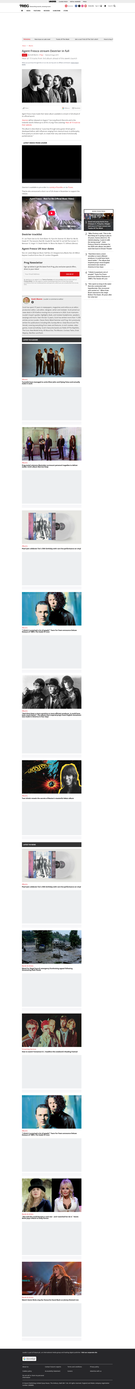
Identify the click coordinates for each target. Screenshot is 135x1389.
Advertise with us (95, 1371)
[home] (22, 10)
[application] (51, 162)
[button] (111, 6)
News (24, 55)
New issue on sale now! (42, 39)
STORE (66, 11)
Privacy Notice (28, 281)
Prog (41, 55)
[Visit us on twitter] (79, 6)
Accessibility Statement (52, 1371)
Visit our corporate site (89, 1352)
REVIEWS (47, 11)
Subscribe (91, 6)
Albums (31, 46)
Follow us (67, 108)
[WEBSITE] (33, 302)
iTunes (70, 187)
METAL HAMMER (75, 1)
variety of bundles (56, 187)
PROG (84, 1)
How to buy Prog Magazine (113, 39)
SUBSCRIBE (56, 11)
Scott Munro (34, 55)
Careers (70, 1371)
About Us (25, 1367)
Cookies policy (27, 1371)
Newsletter (78, 108)
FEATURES (37, 11)
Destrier (25, 120)
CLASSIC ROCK (63, 1)
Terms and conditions (75, 1367)
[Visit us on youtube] (85, 6)
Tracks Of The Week (62, 39)
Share (26, 108)
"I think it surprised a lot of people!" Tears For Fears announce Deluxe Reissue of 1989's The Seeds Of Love (99, 275)
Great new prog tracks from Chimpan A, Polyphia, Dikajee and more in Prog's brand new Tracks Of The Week (99, 225)
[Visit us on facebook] (76, 6)
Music (24, 46)
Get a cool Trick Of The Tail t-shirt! (86, 39)
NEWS (28, 11)
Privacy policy (94, 1367)
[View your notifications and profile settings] (105, 6)
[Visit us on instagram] (82, 6)
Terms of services (47, 279)
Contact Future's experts (53, 1367)
